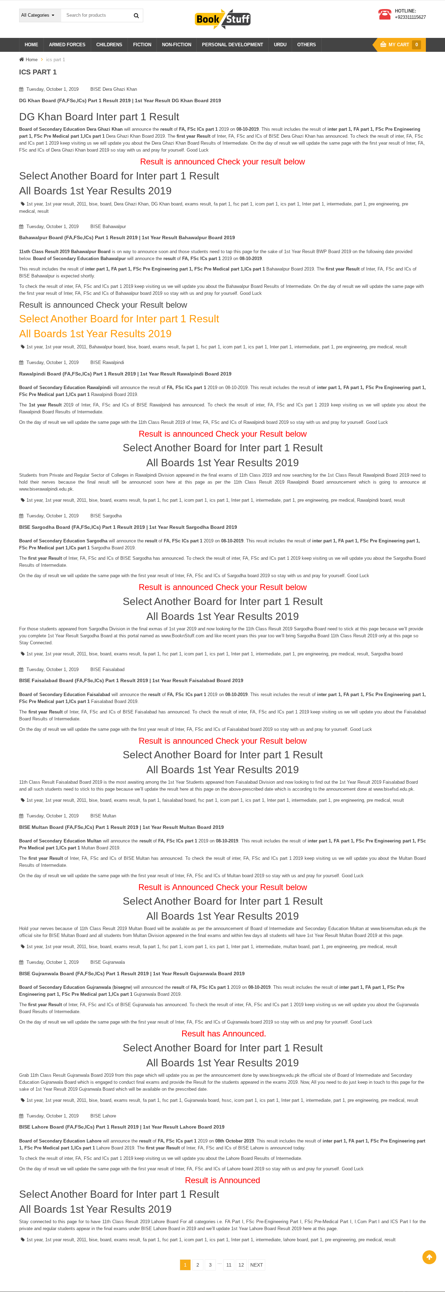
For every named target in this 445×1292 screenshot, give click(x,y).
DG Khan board (166, 204)
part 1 (360, 204)
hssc (227, 1100)
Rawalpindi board (374, 500)
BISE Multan (103, 815)
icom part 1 (266, 204)
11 (229, 1265)
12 (241, 1265)
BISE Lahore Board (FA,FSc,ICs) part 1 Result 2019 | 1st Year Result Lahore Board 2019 (122, 1127)
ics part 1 (290, 204)
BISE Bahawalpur (108, 226)
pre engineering (384, 204)
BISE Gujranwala (107, 962)
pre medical (381, 346)
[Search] (136, 15)
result (43, 211)
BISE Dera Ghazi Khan (113, 89)
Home (32, 59)
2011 (81, 204)
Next (256, 1265)
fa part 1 (222, 204)
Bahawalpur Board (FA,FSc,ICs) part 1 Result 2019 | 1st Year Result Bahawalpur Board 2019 (127, 237)
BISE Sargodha (106, 515)
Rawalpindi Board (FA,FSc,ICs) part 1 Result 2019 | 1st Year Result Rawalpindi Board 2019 (125, 374)
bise (93, 204)
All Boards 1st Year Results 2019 (95, 190)
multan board (296, 946)
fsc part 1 (242, 204)
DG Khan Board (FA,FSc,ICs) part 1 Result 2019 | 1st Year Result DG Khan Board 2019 (120, 100)
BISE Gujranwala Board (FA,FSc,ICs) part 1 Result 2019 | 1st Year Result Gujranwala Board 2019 (132, 973)
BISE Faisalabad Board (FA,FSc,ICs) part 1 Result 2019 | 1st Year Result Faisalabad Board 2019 (131, 680)
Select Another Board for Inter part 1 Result (119, 175)
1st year (34, 204)
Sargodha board (387, 653)
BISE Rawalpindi (107, 362)
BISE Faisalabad (107, 669)
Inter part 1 (313, 204)
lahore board (295, 1239)
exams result (198, 204)
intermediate (339, 204)
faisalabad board (178, 800)
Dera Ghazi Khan (131, 204)
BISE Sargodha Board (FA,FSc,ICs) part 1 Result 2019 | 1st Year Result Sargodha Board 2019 (128, 527)
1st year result (59, 204)
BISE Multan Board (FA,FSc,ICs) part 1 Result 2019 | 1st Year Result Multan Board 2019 (121, 827)
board (105, 204)
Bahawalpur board (107, 346)
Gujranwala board (201, 1100)
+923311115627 (410, 17)
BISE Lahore (103, 1116)
